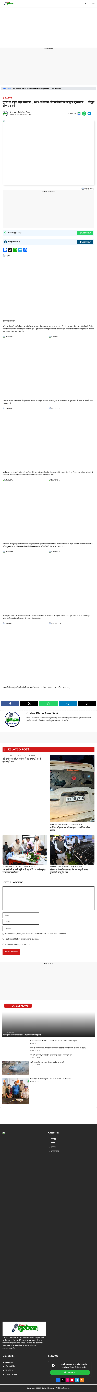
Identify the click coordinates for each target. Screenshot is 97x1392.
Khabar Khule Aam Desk (21, 112)
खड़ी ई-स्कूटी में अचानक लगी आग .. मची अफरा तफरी (47, 1062)
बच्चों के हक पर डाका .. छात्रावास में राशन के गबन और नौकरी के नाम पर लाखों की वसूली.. (58, 1048)
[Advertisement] (48, 29)
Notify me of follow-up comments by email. (22, 939)
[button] (86, 4)
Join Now (86, 233)
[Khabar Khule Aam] (8, 4)
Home (4, 88)
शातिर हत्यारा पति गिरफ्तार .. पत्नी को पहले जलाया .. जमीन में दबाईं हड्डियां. (54, 1041)
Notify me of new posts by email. (18, 945)
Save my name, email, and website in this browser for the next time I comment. (36, 934)
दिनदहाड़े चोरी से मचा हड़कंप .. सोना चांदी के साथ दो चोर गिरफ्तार (50, 1079)
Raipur (9, 88)
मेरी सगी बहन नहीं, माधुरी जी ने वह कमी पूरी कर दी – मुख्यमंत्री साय (51, 1055)
